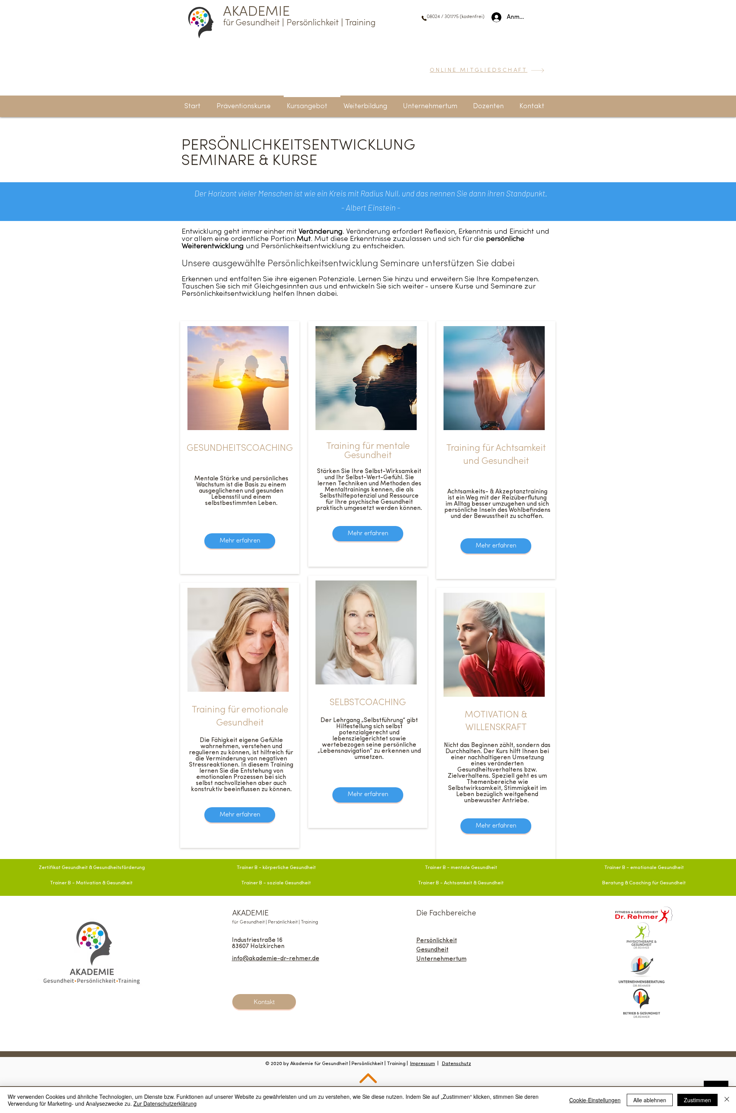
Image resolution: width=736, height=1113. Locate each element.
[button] (536, 103)
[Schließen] (726, 1100)
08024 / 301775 (443, 17)
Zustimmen (697, 1100)
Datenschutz (456, 1063)
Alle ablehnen (649, 1100)
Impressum (422, 1063)
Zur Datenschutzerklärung (165, 1103)
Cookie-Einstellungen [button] (595, 1100)
